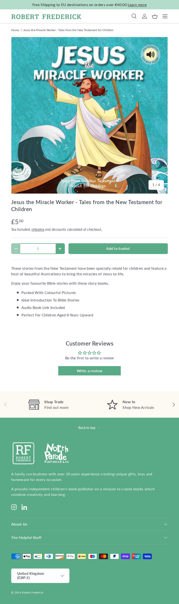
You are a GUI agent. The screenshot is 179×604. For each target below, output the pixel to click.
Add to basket (118, 248)
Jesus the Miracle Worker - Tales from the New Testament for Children (68, 30)
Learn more (137, 4)
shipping (37, 229)
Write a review (89, 370)
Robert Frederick (32, 592)
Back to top (87, 428)
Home (15, 30)
